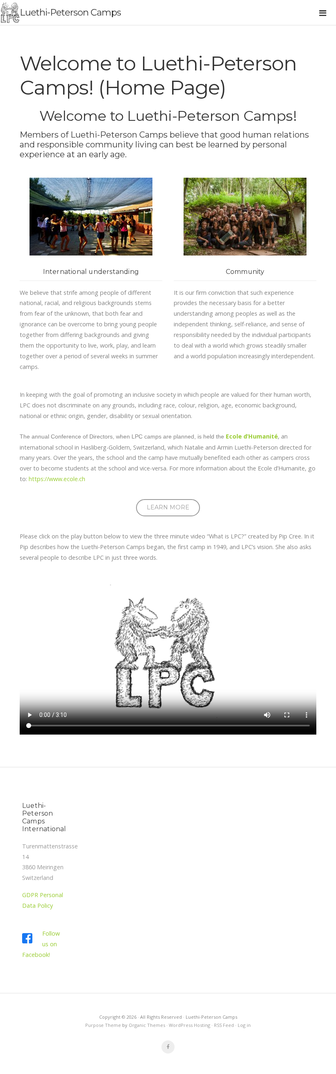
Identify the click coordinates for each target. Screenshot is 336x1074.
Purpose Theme (103, 1025)
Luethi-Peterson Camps (70, 12)
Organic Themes (147, 1025)
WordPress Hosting (189, 1025)
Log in (244, 1025)
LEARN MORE (168, 507)
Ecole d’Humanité (252, 436)
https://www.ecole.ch (57, 479)
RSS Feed (224, 1025)
